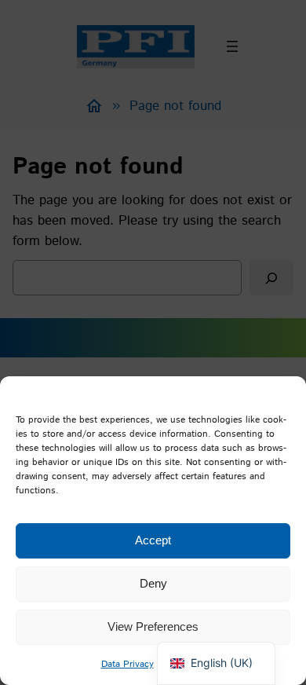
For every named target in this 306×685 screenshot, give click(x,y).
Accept (153, 540)
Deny (153, 583)
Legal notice (187, 664)
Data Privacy (127, 664)
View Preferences (153, 626)
